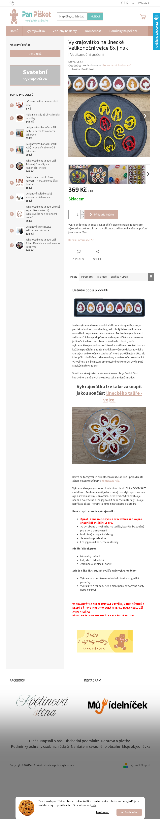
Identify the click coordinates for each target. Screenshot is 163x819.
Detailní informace (79, 240)
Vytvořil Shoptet (140, 765)
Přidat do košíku (104, 214)
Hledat (95, 16)
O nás (33, 741)
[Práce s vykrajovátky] (105, 641)
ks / (35, 53)
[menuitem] (14, 31)
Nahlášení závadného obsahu (95, 746)
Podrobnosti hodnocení (117, 65)
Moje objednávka (136, 746)
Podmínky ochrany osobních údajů (40, 746)
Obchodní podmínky (81, 741)
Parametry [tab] (87, 277)
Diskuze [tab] (102, 277)
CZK (125, 3)
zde (93, 805)
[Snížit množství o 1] (82, 217)
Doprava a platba (115, 741)
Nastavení (102, 812)
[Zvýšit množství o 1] (82, 212)
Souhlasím (131, 812)
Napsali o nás (51, 741)
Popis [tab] (73, 277)
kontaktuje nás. (111, 481)
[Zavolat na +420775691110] (15, 3)
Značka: (83, 69)
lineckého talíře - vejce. (122, 396)
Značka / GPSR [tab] (119, 277)
